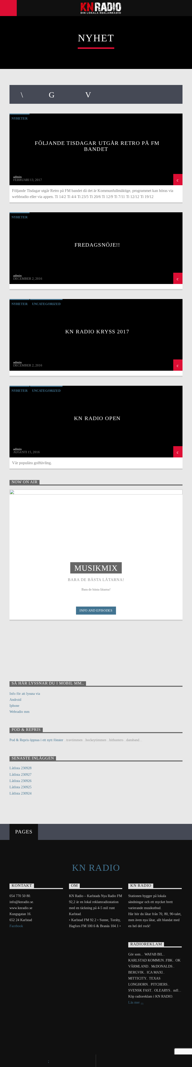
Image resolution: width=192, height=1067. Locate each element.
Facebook (16, 926)
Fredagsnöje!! (97, 245)
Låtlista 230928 (21, 768)
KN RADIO (96, 867)
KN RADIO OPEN (97, 418)
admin (17, 177)
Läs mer (134, 1002)
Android (15, 700)
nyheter (20, 118)
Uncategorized (46, 304)
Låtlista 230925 (21, 787)
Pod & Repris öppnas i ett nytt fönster (36, 740)
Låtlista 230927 (21, 775)
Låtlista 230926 (21, 781)
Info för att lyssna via (25, 694)
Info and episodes (96, 610)
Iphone (14, 706)
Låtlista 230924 (21, 793)
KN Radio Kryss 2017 (97, 331)
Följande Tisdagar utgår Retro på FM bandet (97, 146)
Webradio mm (20, 712)
